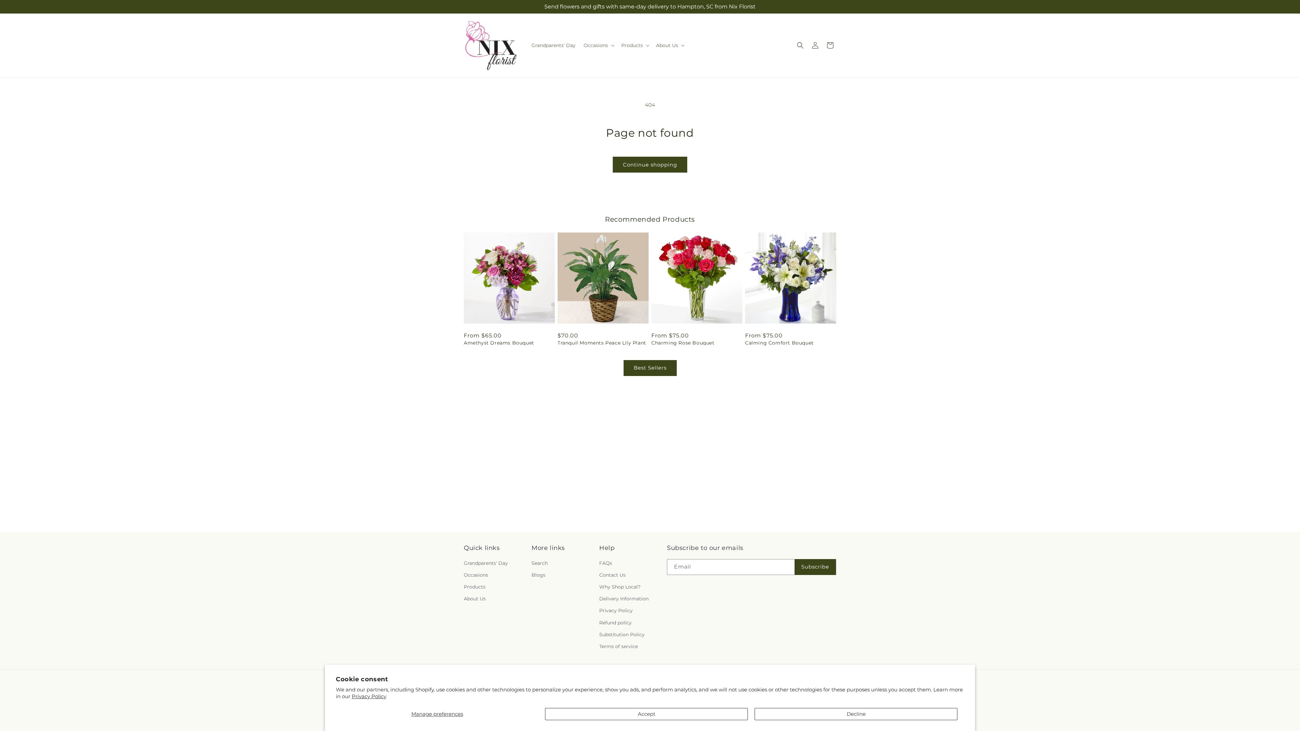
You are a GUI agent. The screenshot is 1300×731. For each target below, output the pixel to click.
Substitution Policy (622, 634)
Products (474, 587)
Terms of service (618, 646)
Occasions (476, 575)
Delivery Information (624, 599)
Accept (646, 714)
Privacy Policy (369, 696)
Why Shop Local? (620, 587)
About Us (475, 599)
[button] (598, 45)
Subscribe (815, 566)
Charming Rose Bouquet (683, 343)
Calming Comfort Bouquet (779, 343)
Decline (856, 714)
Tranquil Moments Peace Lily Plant (602, 343)
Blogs (538, 575)
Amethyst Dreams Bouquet (499, 343)
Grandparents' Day (486, 563)
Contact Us (612, 575)
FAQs (605, 563)
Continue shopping (650, 164)
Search (540, 563)
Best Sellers (650, 367)
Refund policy (615, 622)
